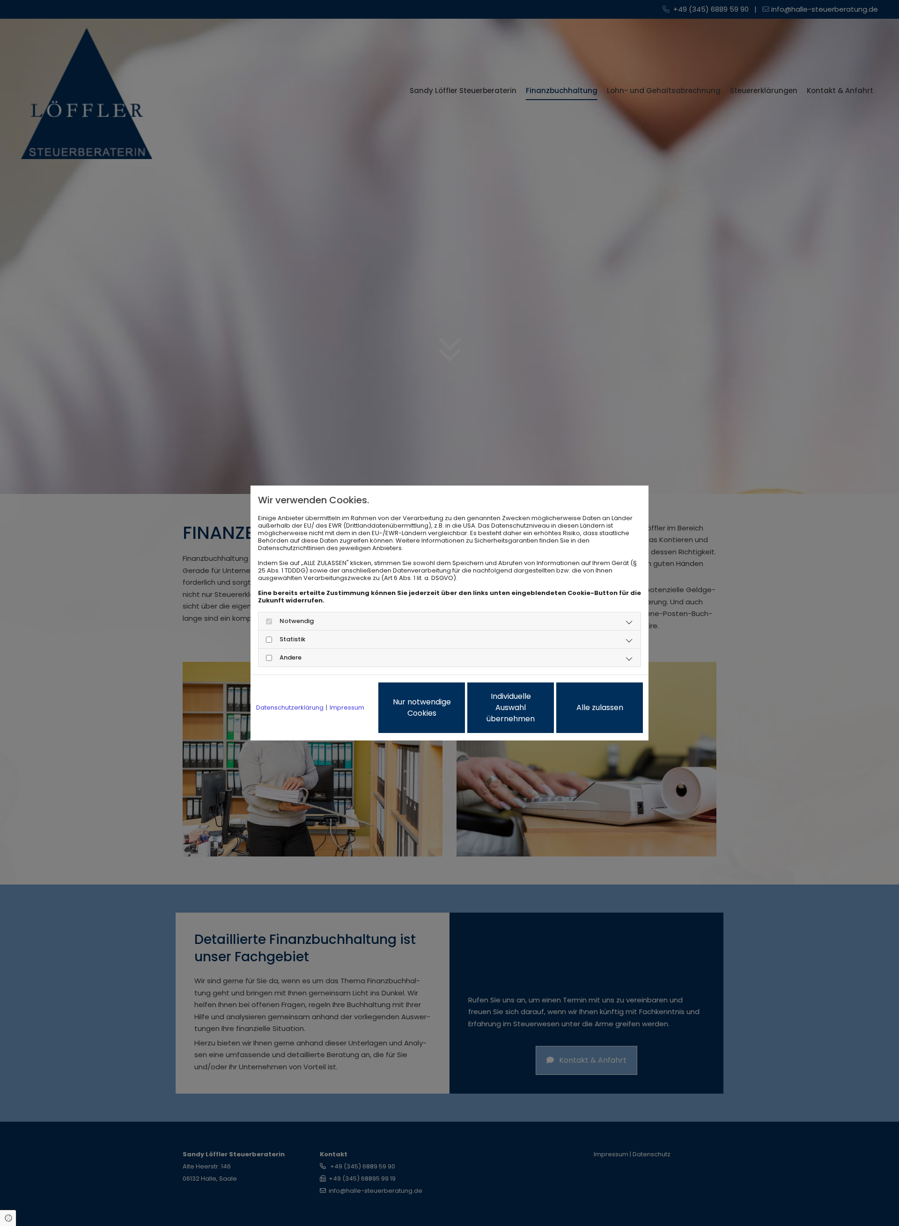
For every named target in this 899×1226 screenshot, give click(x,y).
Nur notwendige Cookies (422, 707)
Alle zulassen (599, 707)
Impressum (347, 707)
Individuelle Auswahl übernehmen (510, 707)
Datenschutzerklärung (290, 707)
